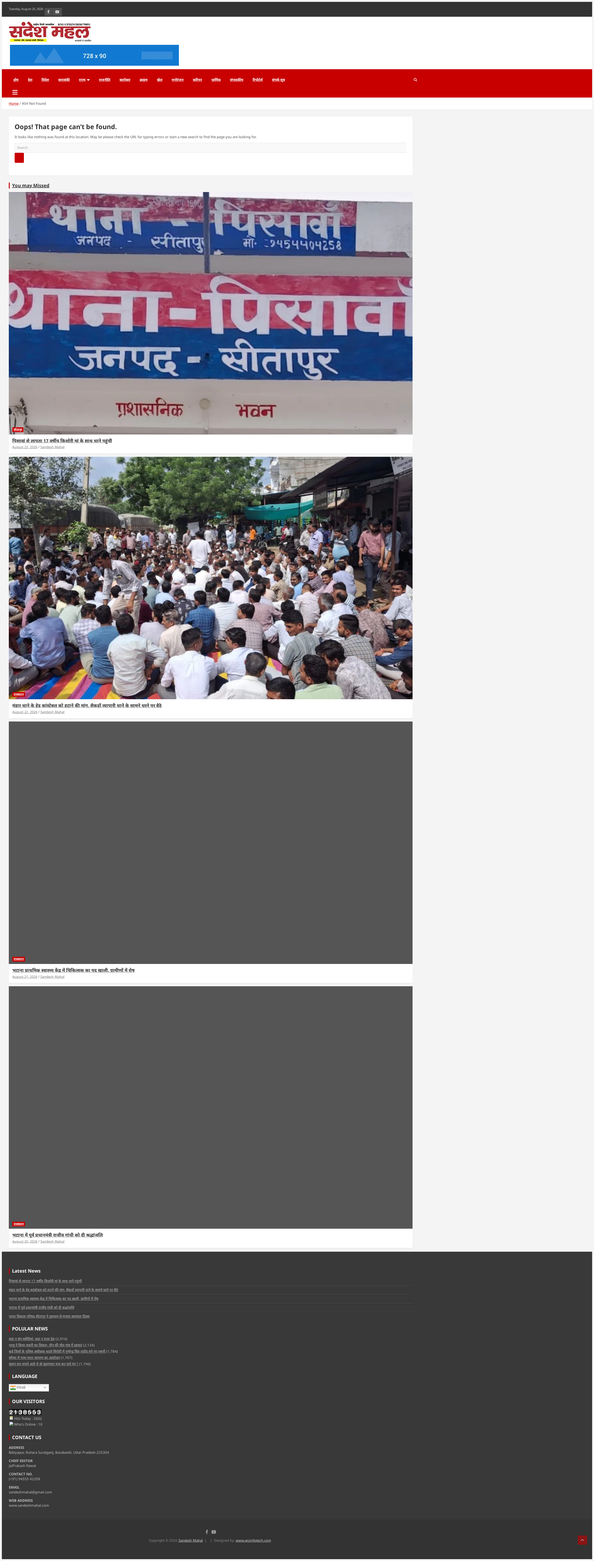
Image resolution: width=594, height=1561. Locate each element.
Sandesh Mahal (52, 447)
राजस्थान (19, 694)
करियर (197, 79)
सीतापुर (18, 429)
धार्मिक (216, 79)
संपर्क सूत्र (278, 79)
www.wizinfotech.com (253, 1540)
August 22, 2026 (24, 447)
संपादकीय (236, 79)
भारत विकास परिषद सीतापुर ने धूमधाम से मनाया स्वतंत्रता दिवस (49, 1316)
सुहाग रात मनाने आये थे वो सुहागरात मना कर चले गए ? (43, 1364)
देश (30, 79)
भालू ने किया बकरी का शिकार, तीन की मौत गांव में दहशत (45, 1345)
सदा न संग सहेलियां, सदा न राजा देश (32, 1338)
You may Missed (30, 185)
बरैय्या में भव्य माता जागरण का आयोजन (34, 1357)
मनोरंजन (178, 79)
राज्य (82, 79)
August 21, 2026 (24, 976)
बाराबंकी (64, 79)
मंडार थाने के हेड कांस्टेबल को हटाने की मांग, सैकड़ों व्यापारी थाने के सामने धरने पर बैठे (87, 705)
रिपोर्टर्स (258, 79)
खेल (159, 79)
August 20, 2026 (24, 1241)
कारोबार (124, 79)
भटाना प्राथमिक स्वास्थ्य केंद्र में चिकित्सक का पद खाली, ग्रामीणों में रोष (73, 970)
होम (16, 79)
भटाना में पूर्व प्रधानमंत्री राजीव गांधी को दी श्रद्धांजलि (57, 1235)
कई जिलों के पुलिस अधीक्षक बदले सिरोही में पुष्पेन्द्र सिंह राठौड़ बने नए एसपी (57, 1351)
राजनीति (104, 79)
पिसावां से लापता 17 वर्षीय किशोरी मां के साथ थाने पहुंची (62, 441)
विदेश (45, 79)
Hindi (21, 1387)
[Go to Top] (582, 1540)
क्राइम (144, 79)
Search (19, 158)
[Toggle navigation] (15, 92)
